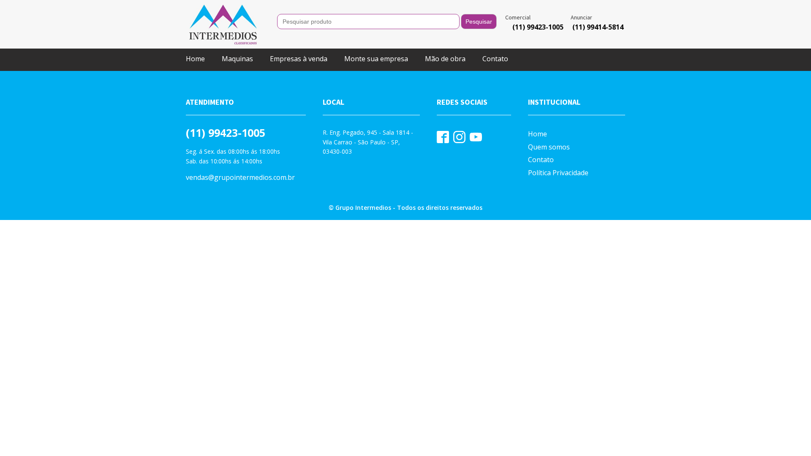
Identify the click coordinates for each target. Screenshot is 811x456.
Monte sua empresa (376, 58)
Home (195, 58)
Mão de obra (445, 58)
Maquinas (237, 58)
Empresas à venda (298, 58)
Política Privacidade (558, 172)
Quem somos (549, 147)
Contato (495, 58)
